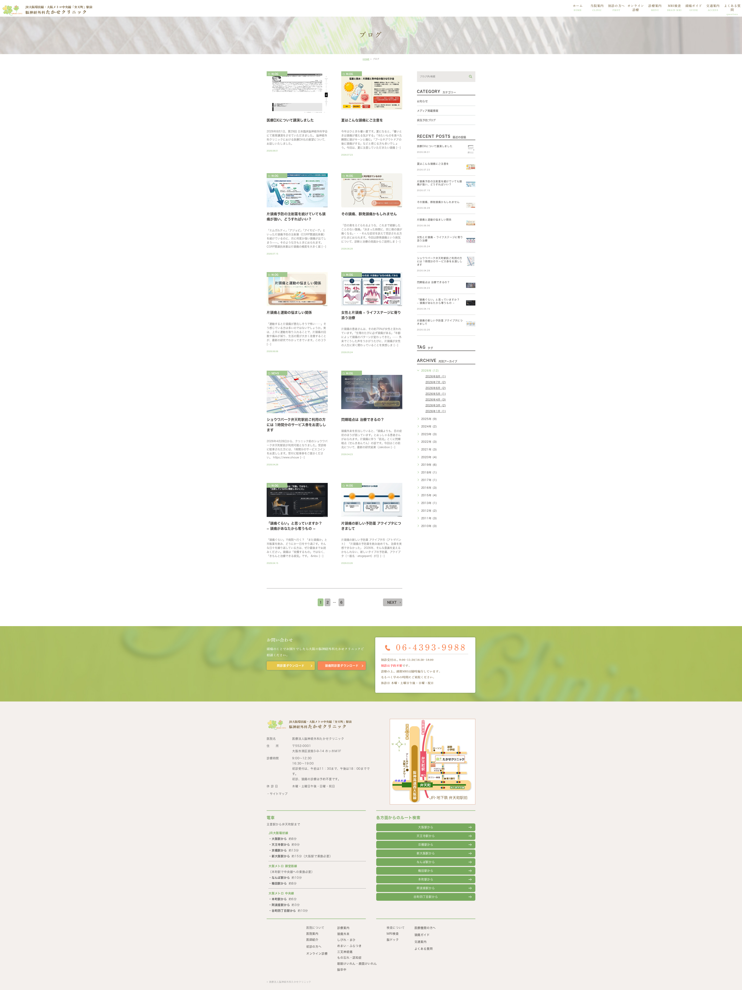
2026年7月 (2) (435, 382)
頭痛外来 (343, 933)
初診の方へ (616, 7)
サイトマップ (279, 793)
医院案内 (312, 933)
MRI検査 (674, 7)
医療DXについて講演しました (290, 120)
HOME (366, 59)
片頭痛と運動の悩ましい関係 (289, 312)
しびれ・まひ (346, 939)
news (275, 373)
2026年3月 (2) (435, 405)
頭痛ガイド (693, 7)
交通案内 (713, 7)
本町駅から (425, 879)
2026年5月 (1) (435, 393)
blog (274, 74)
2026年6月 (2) (435, 388)
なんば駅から (426, 862)
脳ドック (393, 939)
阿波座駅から (426, 888)
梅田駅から (425, 870)
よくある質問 (732, 9)
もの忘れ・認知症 (349, 957)
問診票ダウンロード (290, 665)
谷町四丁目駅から (426, 896)
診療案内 (655, 7)
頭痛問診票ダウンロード (342, 665)
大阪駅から (425, 827)
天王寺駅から (426, 835)
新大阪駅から (426, 853)
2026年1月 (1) (435, 411)
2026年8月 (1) (435, 376)
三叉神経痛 (344, 951)
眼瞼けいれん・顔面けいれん (357, 963)
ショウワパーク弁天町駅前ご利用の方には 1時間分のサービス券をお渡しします (296, 425)
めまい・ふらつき (349, 945)
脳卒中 (341, 969)
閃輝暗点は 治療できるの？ (362, 419)
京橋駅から (425, 844)
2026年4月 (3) (435, 399)
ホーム (578, 7)
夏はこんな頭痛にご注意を (362, 120)
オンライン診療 (635, 7)
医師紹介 (312, 939)
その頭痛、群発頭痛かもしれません (369, 214)
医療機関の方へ (425, 927)
